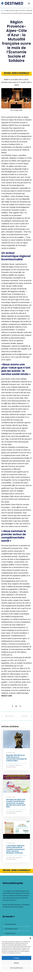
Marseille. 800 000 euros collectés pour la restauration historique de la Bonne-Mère (16, 758)
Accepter (16, 958)
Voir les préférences (16, 968)
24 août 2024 (10, 752)
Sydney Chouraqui (8, 904)
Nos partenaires (10, 924)
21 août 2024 (10, 797)
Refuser (16, 963)
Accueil (3, 10)
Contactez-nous (10, 933)
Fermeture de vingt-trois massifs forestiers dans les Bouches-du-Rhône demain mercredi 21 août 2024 (15, 803)
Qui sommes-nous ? (11, 929)
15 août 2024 (10, 843)
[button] (30, 938)
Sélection (12, 765)
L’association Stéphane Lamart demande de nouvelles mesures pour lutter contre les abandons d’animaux (15, 849)
